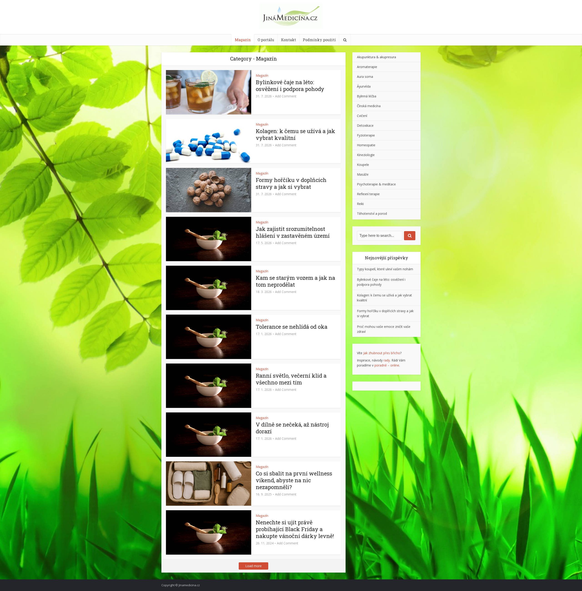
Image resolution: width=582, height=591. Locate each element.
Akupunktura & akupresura (376, 57)
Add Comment (285, 96)
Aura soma (365, 76)
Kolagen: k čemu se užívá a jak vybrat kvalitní (295, 134)
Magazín (243, 39)
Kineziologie (366, 155)
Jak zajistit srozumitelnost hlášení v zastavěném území (293, 232)
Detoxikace (365, 125)
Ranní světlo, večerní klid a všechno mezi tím (291, 379)
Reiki (360, 204)
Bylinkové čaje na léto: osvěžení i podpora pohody (290, 85)
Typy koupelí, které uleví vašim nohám (385, 269)
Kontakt (288, 39)
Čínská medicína (369, 106)
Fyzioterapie (366, 135)
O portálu (266, 39)
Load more (253, 566)
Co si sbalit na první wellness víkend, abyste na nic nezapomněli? (294, 480)
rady (387, 360)
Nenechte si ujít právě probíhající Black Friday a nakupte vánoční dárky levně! (295, 529)
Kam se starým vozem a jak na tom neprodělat (295, 281)
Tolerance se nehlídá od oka (291, 326)
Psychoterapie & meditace (376, 184)
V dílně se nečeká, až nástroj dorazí (292, 428)
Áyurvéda (364, 86)
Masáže (363, 174)
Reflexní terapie (368, 194)
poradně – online (386, 365)
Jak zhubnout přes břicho (381, 353)
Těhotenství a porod (372, 213)
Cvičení (362, 116)
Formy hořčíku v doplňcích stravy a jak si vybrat (291, 183)
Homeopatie (366, 145)
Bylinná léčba (366, 96)
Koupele (363, 164)
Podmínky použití (319, 39)
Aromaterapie (367, 67)
